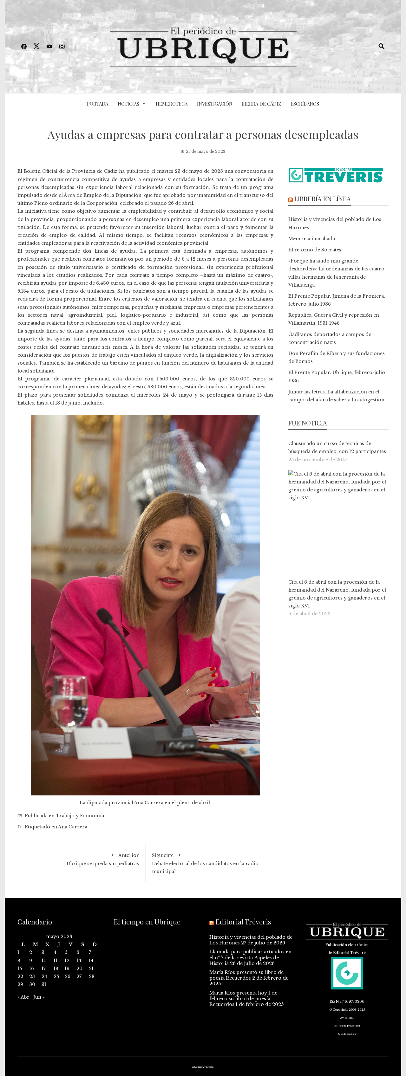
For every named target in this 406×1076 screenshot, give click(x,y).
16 (31, 968)
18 (56, 968)
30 (32, 984)
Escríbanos (305, 103)
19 (67, 968)
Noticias (128, 103)
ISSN (334, 1001)
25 (56, 976)
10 (44, 960)
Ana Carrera (72, 827)
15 (19, 968)
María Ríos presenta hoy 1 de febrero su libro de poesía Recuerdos (243, 998)
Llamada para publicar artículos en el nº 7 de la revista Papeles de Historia (250, 957)
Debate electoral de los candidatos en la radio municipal (205, 863)
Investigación (214, 103)
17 (44, 968)
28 (92, 976)
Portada (97, 103)
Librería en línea (322, 198)
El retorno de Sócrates (314, 250)
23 (32, 976)
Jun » (39, 997)
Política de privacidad (347, 1025)
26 (67, 976)
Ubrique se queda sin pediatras (103, 859)
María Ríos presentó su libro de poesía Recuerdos (246, 975)
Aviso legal (347, 1017)
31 (44, 984)
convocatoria (250, 171)
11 (55, 960)
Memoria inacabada (311, 239)
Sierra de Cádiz (261, 103)
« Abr (23, 997)
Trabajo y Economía (80, 816)
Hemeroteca (171, 103)
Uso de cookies (347, 1034)
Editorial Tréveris (243, 921)
